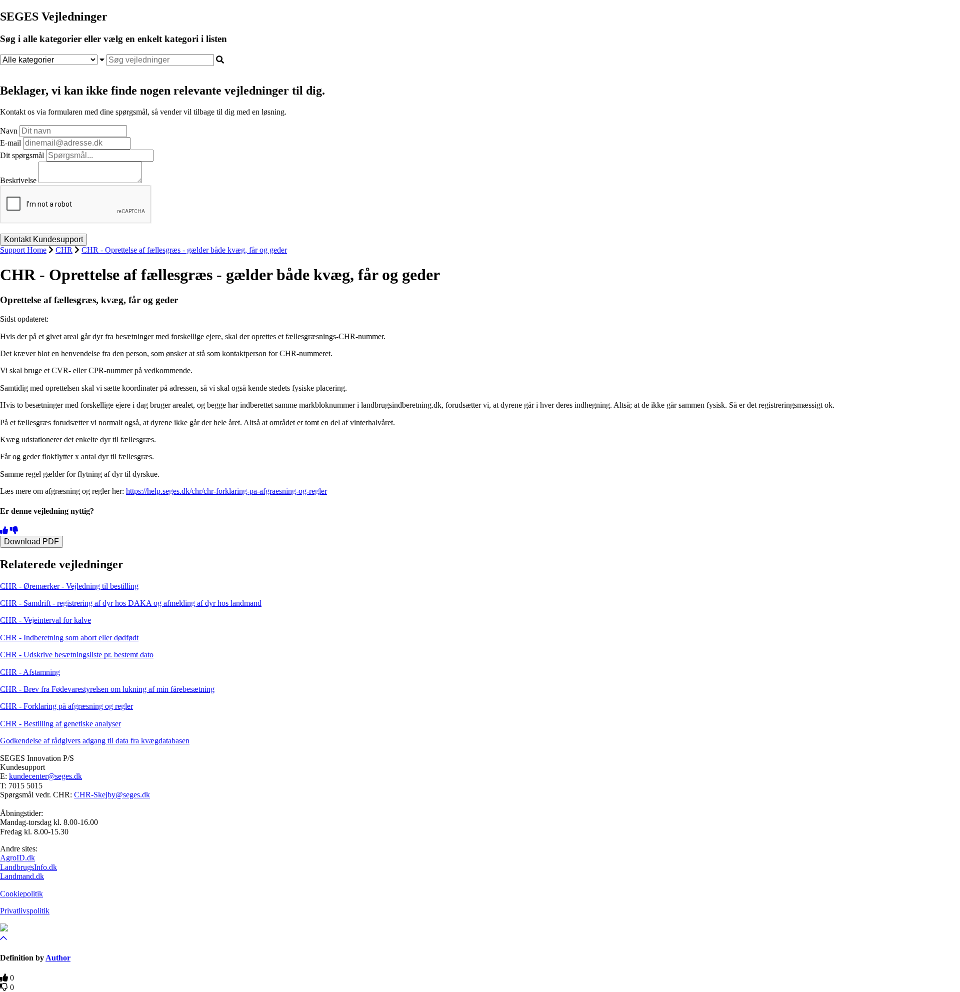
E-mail (10, 143)
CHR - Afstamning (30, 672)
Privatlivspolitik (25, 910)
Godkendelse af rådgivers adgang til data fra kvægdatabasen (95, 740)
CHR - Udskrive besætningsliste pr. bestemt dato (77, 654)
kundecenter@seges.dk (45, 776)
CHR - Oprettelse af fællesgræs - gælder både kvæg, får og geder (184, 250)
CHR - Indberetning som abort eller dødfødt (69, 637)
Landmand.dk (22, 876)
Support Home (23, 250)
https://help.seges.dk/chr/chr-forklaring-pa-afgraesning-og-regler (226, 491)
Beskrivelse (18, 180)
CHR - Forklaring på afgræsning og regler (66, 706)
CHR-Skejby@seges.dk (112, 794)
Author (58, 957)
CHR (64, 250)
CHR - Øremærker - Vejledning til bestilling (69, 586)
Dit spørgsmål (22, 155)
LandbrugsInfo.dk (28, 867)
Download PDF (31, 541)
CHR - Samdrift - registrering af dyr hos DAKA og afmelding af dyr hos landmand (131, 603)
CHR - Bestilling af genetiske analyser (60, 723)
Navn (9, 131)
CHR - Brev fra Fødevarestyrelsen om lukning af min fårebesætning (107, 689)
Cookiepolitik (21, 893)
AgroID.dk (17, 857)
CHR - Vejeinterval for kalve (45, 620)
